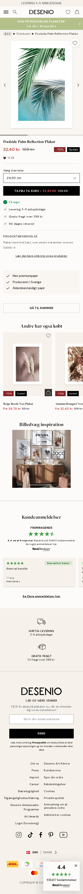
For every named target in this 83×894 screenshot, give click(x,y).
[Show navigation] (6, 12)
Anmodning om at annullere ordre (55, 806)
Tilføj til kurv (41, 191)
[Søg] (14, 12)
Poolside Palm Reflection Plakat (56, 33)
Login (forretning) (27, 823)
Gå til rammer (41, 308)
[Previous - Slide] (5, 85)
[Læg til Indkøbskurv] (48, 392)
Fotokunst (23, 33)
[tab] (14, 133)
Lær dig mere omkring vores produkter (41, 256)
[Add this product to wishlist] (75, 43)
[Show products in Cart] (77, 12)
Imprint (34, 777)
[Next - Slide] (78, 85)
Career (34, 784)
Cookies (49, 791)
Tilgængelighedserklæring (21, 798)
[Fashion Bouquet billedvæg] (41, 459)
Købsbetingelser (55, 784)
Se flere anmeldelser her (41, 596)
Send (41, 733)
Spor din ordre (53, 777)
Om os (34, 763)
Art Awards (31, 816)
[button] (61, 876)
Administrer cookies (57, 815)
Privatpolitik (39, 742)
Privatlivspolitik (54, 798)
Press (35, 770)
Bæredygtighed (28, 791)
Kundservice (52, 770)
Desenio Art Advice (57, 763)
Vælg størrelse (13, 170)
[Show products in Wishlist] (68, 12)
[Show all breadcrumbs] (7, 34)
